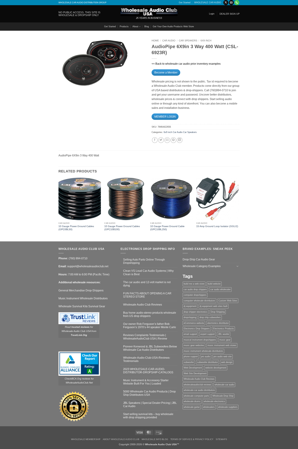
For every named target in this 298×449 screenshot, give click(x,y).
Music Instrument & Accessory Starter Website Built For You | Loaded (145, 382)
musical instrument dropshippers (200, 339)
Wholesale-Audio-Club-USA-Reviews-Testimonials (146, 359)
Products (124, 26)
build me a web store (194, 283)
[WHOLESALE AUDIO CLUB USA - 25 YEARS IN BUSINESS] (149, 12)
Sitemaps (221, 439)
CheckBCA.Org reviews (77, 378)
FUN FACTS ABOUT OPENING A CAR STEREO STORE (147, 295)
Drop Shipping (218, 312)
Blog (146, 26)
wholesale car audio (224, 384)
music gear (224, 339)
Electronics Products (223, 328)
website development (215, 367)
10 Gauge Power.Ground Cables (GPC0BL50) (76, 228)
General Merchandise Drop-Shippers (80, 290)
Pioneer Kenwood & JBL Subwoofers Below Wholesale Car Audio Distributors (150, 348)
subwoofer (189, 362)
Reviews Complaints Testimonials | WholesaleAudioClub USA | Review (145, 337)
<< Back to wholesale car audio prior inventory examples (186, 63)
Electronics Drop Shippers (197, 328)
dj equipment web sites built (213, 306)
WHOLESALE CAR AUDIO (207, 2)
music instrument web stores (221, 345)
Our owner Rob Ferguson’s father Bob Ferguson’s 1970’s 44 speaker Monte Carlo (149, 325)
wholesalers (209, 407)
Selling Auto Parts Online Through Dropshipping (144, 261)
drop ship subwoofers (210, 317)
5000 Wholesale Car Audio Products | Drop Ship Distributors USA (149, 393)
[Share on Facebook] (155, 140)
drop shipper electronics (195, 312)
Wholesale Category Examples (202, 266)
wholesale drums (192, 401)
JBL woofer (223, 334)
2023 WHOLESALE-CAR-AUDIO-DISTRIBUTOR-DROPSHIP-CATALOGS (148, 371)
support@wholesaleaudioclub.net (87, 266)
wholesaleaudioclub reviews (197, 384)
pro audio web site (222, 356)
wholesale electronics (214, 401)
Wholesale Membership (86, 439)
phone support (191, 356)
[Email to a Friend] (167, 140)
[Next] (238, 209)
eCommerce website (194, 323)
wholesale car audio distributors (199, 390)
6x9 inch (206, 40)
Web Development (193, 367)
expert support (207, 334)
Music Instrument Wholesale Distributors (83, 298)
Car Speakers (188, 40)
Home (155, 40)
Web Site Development (195, 373)
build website (214, 283)
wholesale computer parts (196, 396)
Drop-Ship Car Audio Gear (199, 259)
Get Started (184, 2)
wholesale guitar (192, 407)
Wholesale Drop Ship (222, 396)
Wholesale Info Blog (155, 439)
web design (226, 362)
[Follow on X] (225, 2)
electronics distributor (218, 323)
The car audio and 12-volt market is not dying (147, 284)
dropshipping (190, 317)
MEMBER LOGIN (165, 116)
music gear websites (194, 345)
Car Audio (168, 40)
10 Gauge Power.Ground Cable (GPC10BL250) (167, 228)
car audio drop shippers (195, 289)
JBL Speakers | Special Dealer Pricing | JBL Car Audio (150, 404)
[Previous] (58, 209)
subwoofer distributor (207, 362)
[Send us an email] (231, 2)
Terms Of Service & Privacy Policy (191, 439)
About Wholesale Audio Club (121, 439)
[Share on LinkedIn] (179, 140)
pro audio (205, 356)
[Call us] (236, 2)
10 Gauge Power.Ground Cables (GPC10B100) (122, 228)
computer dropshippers (195, 295)
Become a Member (165, 72)
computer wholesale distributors (199, 300)
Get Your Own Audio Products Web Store (173, 26)
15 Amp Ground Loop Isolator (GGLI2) (217, 226)
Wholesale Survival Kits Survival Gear (81, 306)
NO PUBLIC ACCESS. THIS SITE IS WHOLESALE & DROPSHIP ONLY (79, 14)
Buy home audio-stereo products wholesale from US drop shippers (149, 314)
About (135, 26)
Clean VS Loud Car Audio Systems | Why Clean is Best (148, 272)
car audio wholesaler (220, 289)
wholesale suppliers (227, 407)
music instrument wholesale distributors (203, 351)
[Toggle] (237, 266)
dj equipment (190, 306)
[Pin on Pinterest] (173, 140)
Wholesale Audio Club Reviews (142, 304)
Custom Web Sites (227, 300)
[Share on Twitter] (161, 140)
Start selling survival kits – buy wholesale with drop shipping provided (148, 416)
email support (190, 334)
